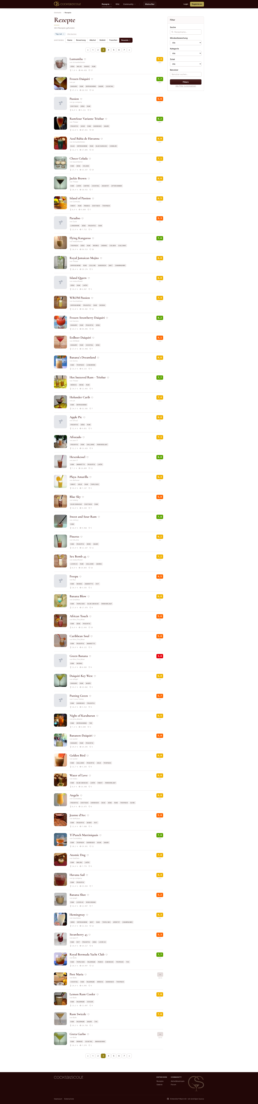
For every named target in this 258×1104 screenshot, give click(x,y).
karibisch (97, 126)
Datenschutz (69, 1099)
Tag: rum (58, 34)
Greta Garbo (78, 1034)
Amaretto (81, 464)
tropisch (106, 206)
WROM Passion (80, 298)
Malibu (79, 862)
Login (186, 4)
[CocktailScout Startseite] (67, 4)
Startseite (57, 13)
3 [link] (103, 50)
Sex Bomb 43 (78, 556)
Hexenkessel (77, 457)
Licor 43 (74, 564)
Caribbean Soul (79, 636)
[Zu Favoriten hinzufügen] (85, 59)
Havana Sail (77, 875)
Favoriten (113, 40)
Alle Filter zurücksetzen (185, 86)
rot (97, 584)
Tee (90, 723)
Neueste (124, 40)
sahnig (99, 564)
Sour (83, 126)
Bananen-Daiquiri (81, 735)
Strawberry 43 (78, 934)
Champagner (120, 265)
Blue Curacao (101, 146)
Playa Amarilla (79, 477)
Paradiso (75, 218)
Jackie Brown (78, 178)
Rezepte (160, 1081)
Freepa (74, 576)
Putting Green (79, 696)
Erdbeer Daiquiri (80, 337)
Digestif (105, 186)
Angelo (74, 795)
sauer (100, 86)
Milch (79, 66)
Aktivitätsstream (177, 1081)
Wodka (96, 245)
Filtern (186, 82)
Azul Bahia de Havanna (84, 139)
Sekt (110, 265)
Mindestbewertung (179, 38)
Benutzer (174, 70)
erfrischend (91, 86)
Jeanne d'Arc (78, 815)
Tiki (127, 962)
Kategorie (174, 48)
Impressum (58, 1099)
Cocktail (109, 86)
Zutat (172, 59)
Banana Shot (78, 895)
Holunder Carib (80, 397)
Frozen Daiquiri (80, 79)
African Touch (79, 616)
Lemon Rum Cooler (82, 994)
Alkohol (92, 40)
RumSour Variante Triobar (87, 119)
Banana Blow (78, 596)
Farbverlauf (102, 444)
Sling (132, 802)
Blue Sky (75, 497)
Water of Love (79, 775)
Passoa (87, 206)
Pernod (80, 1041)
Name (69, 40)
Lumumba (76, 59)
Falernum (91, 962)
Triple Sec (95, 484)
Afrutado (75, 437)
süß (72, 66)
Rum (93, 66)
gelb (80, 484)
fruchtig (74, 126)
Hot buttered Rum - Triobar (88, 377)
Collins (92, 265)
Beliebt (102, 40)
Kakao (86, 66)
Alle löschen (71, 34)
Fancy (73, 206)
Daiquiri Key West (81, 676)
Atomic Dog (77, 855)
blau (72, 146)
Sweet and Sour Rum (83, 517)
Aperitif (116, 922)
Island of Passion (80, 198)
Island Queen (78, 278)
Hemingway (77, 915)
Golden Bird (77, 755)
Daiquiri (74, 86)
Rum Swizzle (78, 1014)
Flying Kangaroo (80, 238)
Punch (100, 962)
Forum (173, 1084)
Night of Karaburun (82, 716)
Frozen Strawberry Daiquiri (87, 318)
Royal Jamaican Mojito (84, 258)
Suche (173, 27)
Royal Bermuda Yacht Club (87, 954)
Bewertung (81, 40)
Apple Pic (76, 417)
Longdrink (75, 225)
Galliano (122, 245)
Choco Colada (79, 158)
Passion (74, 99)
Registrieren (197, 4)
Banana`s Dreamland (83, 357)
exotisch (74, 106)
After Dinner (116, 186)
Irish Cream (91, 902)
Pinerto (74, 536)
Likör (79, 186)
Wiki (117, 4)
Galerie (159, 1084)
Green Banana (79, 656)
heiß (81, 385)
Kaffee (86, 186)
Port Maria (76, 974)
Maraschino (100, 1041)
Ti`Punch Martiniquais (84, 835)
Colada (86, 166)
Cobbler (113, 146)
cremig (104, 245)
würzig (74, 385)
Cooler (90, 1001)
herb (89, 544)
